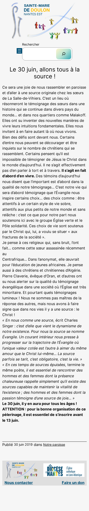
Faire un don (73, 482)
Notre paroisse (54, 444)
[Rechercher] (63, 54)
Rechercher (30, 44)
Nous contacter (19, 482)
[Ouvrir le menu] (19, 51)
